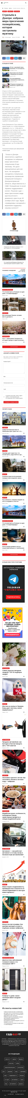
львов (22, 1079)
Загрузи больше (14, 346)
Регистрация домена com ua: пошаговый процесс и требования (13, 547)
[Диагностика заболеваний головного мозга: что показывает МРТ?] (14, 944)
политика (11, 1063)
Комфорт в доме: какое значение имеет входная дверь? (11, 997)
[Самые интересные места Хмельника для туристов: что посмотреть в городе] (14, 418)
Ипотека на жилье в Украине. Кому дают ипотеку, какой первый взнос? (13, 708)
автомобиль (15, 1079)
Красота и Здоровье (8, 957)
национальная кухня (10, 1067)
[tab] (21, 270)
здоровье (10, 1071)
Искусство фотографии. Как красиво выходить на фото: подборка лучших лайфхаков (12, 926)
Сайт (5, 389)
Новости (10, 11)
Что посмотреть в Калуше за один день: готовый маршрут (13, 292)
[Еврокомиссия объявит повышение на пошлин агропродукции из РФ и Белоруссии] (5, 74)
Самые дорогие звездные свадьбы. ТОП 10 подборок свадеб (12, 672)
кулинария (22, 1071)
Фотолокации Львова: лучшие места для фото (12, 316)
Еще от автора (21, 271)
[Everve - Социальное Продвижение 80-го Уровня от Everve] (12, 622)
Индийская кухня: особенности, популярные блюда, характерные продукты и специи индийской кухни (14, 816)
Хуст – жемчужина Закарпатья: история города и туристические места (13, 339)
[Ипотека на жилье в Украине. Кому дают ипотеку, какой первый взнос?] (14, 690)
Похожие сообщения (22, 270)
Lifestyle (5, 313)
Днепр (10, 8)
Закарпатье (6, 336)
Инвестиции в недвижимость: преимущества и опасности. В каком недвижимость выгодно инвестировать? (13, 889)
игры (16, 1071)
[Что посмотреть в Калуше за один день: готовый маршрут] (14, 281)
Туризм (5, 450)
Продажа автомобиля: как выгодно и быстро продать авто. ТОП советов (12, 743)
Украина (21, 1059)
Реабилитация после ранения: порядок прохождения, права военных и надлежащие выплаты (12, 477)
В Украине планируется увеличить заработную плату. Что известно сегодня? (16, 85)
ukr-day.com (12, 1041)
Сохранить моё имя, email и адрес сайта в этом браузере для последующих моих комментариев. (14, 397)
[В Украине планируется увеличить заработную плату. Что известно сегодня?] (5, 86)
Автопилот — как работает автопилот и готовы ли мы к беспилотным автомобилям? (13, 853)
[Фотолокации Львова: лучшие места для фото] (14, 304)
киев (5, 1075)
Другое (4, 474)
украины (21, 1083)
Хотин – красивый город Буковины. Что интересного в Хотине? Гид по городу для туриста (17, 68)
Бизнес (5, 884)
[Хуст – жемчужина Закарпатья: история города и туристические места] (14, 327)
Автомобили (6, 739)
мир (6, 1083)
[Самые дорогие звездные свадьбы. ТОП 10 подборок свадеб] (14, 654)
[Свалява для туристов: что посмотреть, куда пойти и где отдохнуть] (14, 442)
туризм (14, 1059)
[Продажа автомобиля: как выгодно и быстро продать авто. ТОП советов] (14, 725)
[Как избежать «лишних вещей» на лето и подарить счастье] (14, 488)
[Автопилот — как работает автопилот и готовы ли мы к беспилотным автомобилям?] (14, 835)
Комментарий (7, 361)
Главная (5, 427)
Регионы (6, 8)
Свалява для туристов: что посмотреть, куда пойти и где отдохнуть (12, 454)
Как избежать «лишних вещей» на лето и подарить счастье (13, 500)
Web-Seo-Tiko (14, 1092)
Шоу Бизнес (6, 668)
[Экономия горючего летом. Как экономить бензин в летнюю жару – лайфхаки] (14, 761)
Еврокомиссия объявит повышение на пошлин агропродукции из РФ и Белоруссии (16, 73)
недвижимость (13, 1075)
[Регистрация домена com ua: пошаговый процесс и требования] (14, 535)
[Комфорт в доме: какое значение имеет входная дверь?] (14, 979)
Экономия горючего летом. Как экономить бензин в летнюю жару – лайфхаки (13, 779)
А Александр (14, 230)
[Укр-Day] (6, 2)
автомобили (13, 1083)
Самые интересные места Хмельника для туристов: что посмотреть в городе (11, 430)
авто (4, 1071)
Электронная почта (8, 382)
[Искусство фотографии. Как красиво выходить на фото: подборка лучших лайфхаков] (14, 908)
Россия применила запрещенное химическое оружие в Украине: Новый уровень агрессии (17, 79)
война (17, 1063)
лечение (22, 1075)
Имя (4, 376)
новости (7, 1059)
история (7, 1079)
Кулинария (6, 811)
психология (20, 1067)
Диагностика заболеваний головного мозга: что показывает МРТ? (12, 962)
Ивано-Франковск (7, 289)
